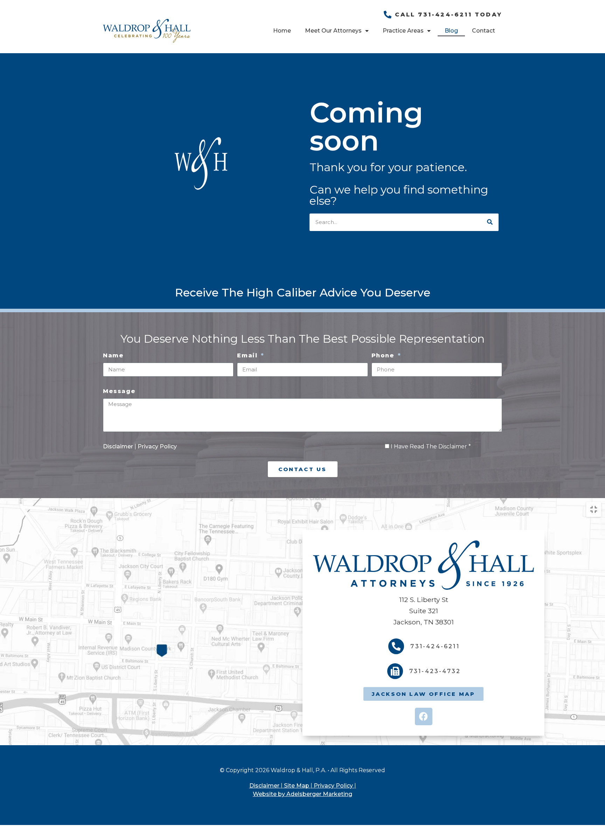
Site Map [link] (296, 785)
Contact (483, 30)
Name (113, 355)
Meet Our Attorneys (333, 30)
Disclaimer (118, 446)
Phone (384, 355)
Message (119, 391)
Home (282, 30)
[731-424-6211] (396, 646)
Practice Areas (403, 30)
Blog (451, 30)
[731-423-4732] (395, 671)
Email (248, 355)
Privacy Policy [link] (333, 785)
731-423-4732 (435, 671)
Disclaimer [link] (264, 785)
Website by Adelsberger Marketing (302, 794)
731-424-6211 (434, 646)
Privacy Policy (157, 446)
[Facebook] (423, 716)
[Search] (490, 222)
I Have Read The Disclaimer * (431, 446)
